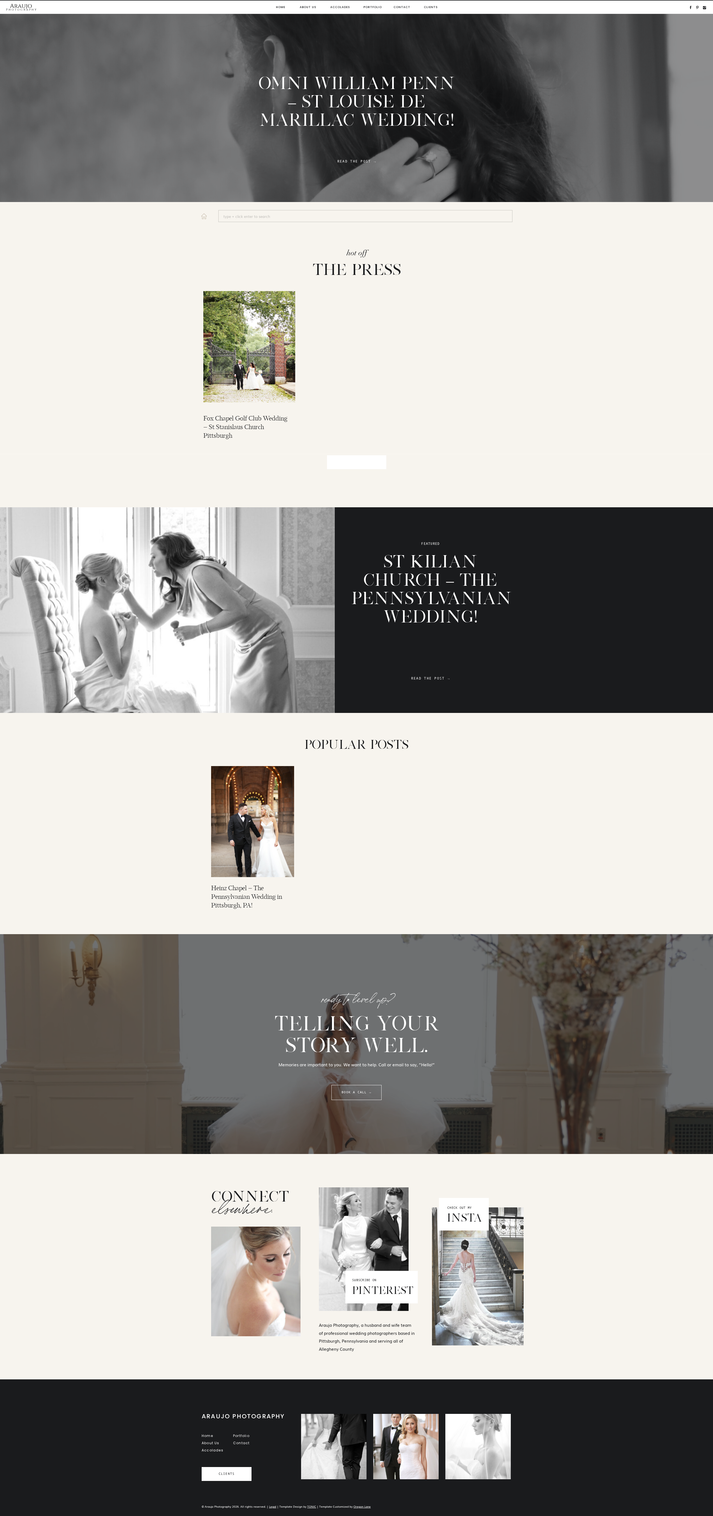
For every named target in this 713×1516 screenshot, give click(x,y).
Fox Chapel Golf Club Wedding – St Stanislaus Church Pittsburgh (245, 427)
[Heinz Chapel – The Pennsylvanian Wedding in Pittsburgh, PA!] (252, 821)
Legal (272, 1506)
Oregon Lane (362, 1506)
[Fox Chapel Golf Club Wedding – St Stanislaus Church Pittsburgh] (249, 346)
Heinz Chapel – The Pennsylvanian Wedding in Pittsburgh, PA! (246, 897)
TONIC (311, 1506)
